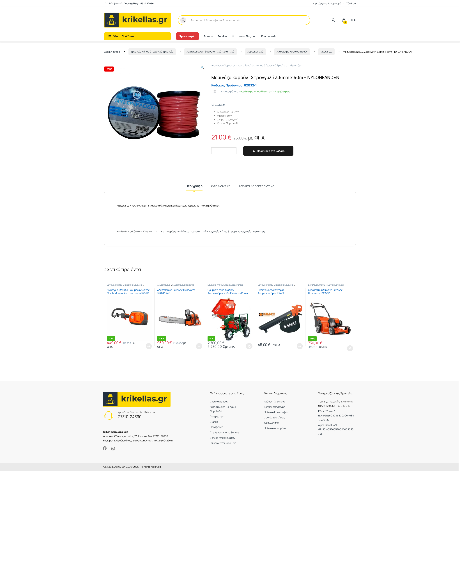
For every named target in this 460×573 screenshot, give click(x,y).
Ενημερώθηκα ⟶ (230, 307)
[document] (230, 286)
